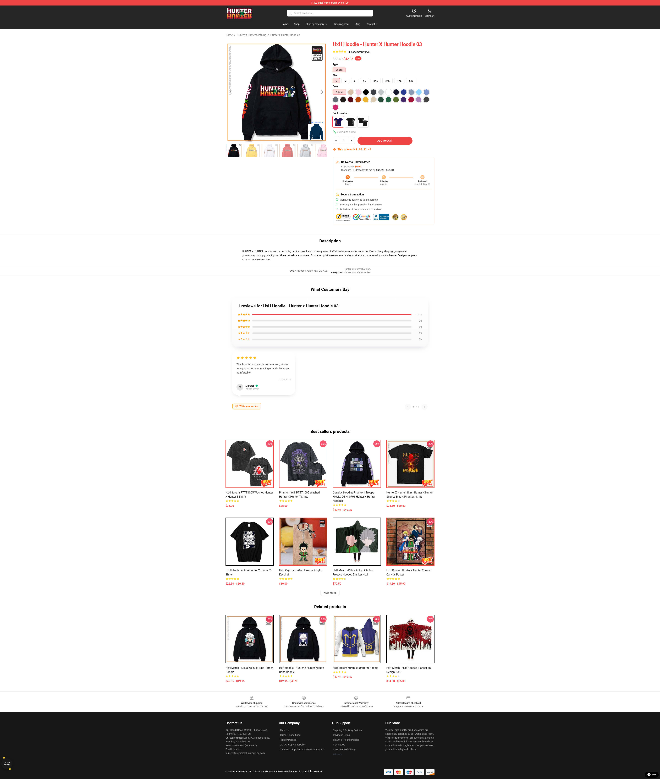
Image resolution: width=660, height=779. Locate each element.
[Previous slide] (230, 92)
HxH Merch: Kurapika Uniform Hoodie (355, 668)
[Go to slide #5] (305, 150)
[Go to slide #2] (251, 150)
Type (335, 64)
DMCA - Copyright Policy (293, 744)
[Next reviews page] (424, 407)
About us (284, 730)
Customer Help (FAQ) (344, 749)
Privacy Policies (288, 739)
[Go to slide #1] (234, 150)
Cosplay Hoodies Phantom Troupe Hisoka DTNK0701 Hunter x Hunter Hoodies (354, 496)
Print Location (340, 113)
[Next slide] (322, 92)
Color (336, 86)
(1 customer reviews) (359, 52)
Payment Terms (341, 735)
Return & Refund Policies (346, 739)
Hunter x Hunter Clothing (251, 35)
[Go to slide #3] (269, 150)
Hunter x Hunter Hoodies (285, 35)
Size (335, 75)
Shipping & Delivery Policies (347, 730)
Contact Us (339, 744)
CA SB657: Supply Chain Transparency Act (302, 749)
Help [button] (654, 774)
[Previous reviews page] (408, 407)
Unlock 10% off (7, 764)
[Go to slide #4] (287, 150)
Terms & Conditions (290, 735)
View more (330, 593)
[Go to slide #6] (323, 150)
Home (229, 35)
